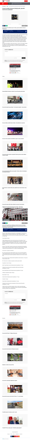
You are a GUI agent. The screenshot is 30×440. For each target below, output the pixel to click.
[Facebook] (3, 25)
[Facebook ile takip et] (11, 436)
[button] (23, 25)
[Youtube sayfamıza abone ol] (15, 436)
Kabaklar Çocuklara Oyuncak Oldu (16, 3)
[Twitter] (4, 25)
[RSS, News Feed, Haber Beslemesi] (19, 436)
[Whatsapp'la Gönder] (7, 25)
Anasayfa (4, 6)
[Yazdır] (22, 25)
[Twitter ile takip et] (13, 436)
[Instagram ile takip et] (17, 436)
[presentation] (5, 3)
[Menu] (25, 1)
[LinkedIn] (5, 25)
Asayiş (7, 6)
